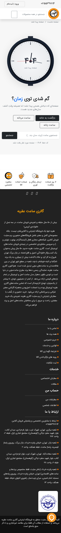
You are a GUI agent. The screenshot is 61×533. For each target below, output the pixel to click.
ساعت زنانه (49, 125)
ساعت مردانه (23, 118)
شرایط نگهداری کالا (48, 351)
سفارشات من (51, 400)
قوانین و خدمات (50, 346)
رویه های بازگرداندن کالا (46, 357)
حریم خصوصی (50, 340)
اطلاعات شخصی (50, 405)
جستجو (9, 135)
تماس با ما (52, 328)
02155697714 (48, 3)
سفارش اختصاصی (49, 378)
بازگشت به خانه (47, 118)
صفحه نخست (52, 22)
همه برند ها (52, 334)
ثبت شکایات (51, 363)
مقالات (54, 384)
